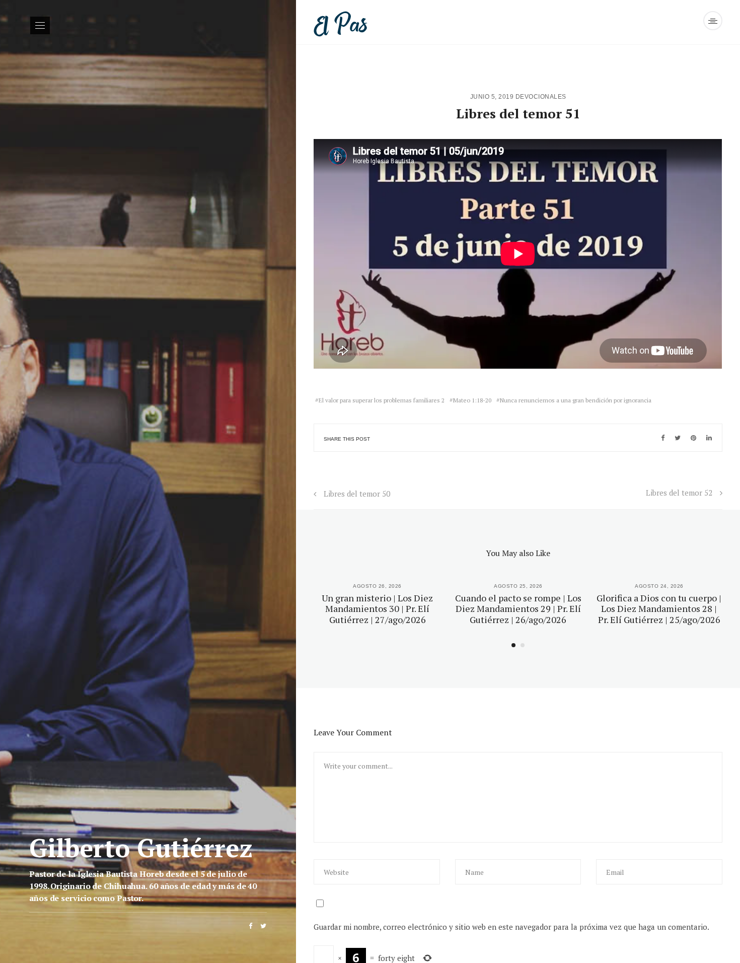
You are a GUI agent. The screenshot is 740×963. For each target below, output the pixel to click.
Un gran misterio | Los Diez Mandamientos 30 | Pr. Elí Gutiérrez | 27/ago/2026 (377, 609)
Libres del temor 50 (357, 494)
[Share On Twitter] (678, 437)
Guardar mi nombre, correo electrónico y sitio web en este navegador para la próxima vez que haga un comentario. (511, 927)
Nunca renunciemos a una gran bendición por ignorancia (575, 400)
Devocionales (540, 96)
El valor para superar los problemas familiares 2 (382, 400)
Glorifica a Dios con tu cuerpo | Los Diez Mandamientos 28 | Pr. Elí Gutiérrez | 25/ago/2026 (659, 609)
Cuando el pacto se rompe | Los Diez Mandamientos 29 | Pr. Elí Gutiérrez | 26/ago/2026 (518, 609)
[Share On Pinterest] (693, 437)
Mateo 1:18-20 (472, 400)
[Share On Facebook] (663, 437)
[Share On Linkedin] (709, 437)
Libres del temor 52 (679, 493)
